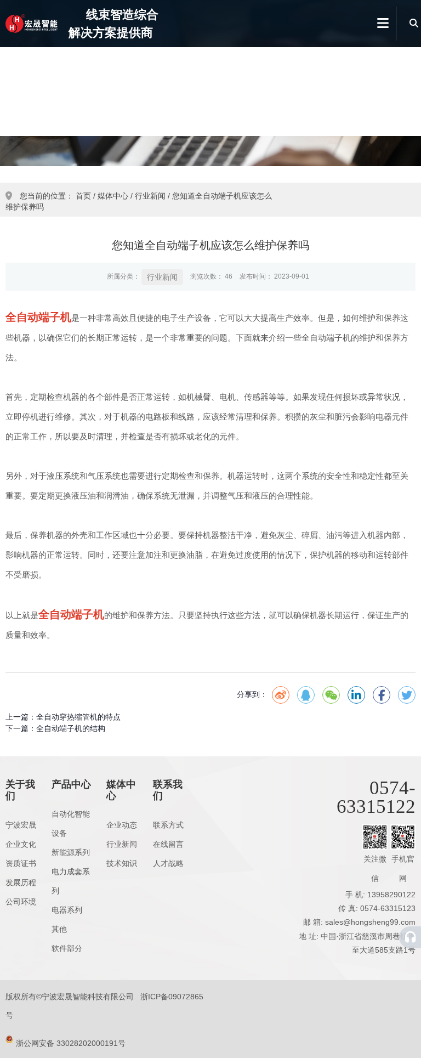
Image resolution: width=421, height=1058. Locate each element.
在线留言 (168, 844)
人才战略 (168, 863)
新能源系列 (71, 852)
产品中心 (238, 91)
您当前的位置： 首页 (56, 195)
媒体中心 (307, 91)
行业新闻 (150, 195)
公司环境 (20, 901)
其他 (59, 929)
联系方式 (168, 825)
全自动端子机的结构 (70, 728)
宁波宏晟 (20, 825)
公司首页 (100, 91)
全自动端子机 (38, 317)
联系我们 (376, 91)
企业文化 (20, 844)
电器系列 (67, 910)
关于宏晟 (169, 91)
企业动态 (121, 825)
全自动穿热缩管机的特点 (78, 716)
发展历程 (20, 882)
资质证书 (20, 863)
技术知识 (121, 863)
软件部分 (67, 948)
